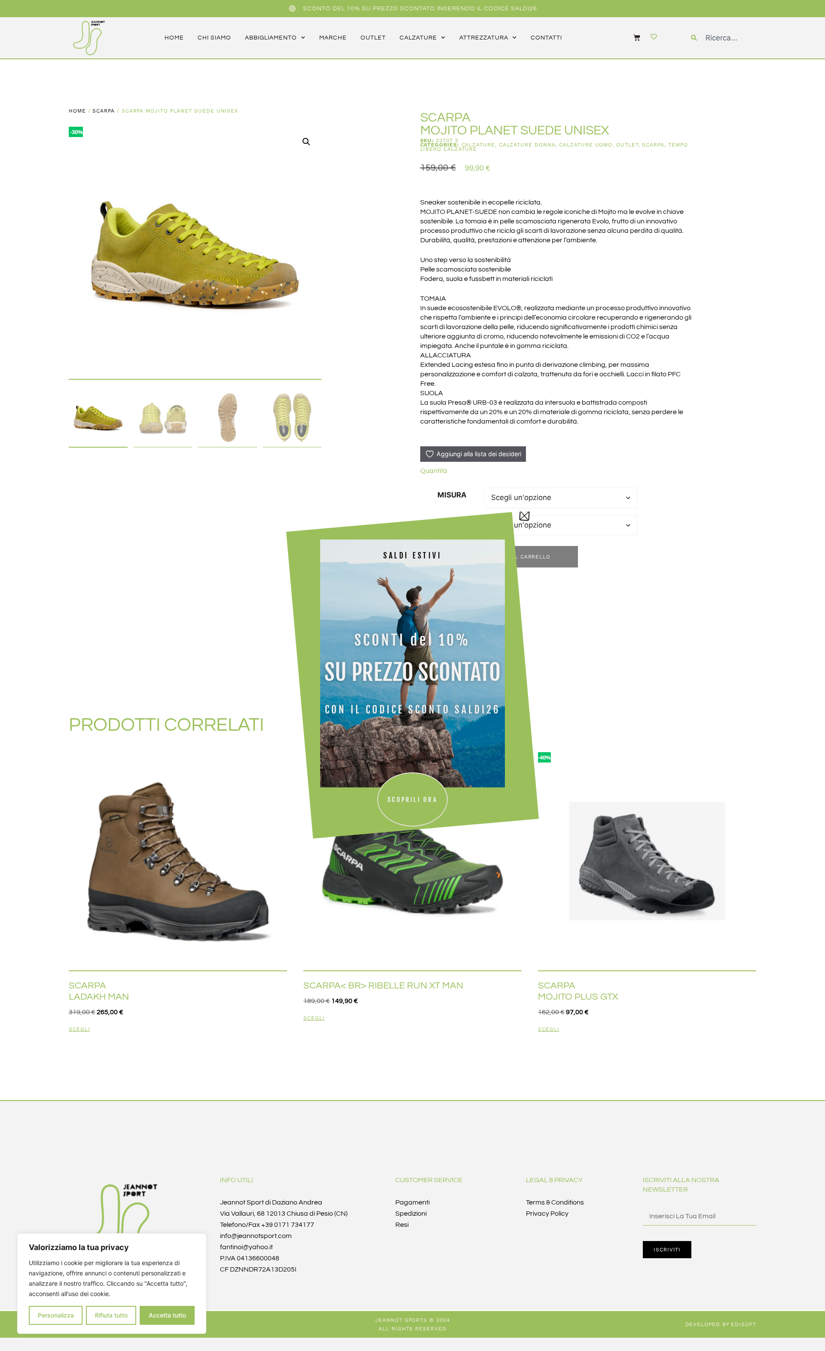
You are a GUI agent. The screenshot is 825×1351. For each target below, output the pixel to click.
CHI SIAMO (214, 38)
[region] (111, 1283)
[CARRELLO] (632, 37)
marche (333, 38)
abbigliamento (271, 38)
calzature (418, 38)
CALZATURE (478, 145)
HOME (174, 38)
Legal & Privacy (554, 1180)
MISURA (452, 495)
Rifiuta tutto (111, 1315)
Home (77, 111)
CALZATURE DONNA (527, 145)
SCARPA (103, 111)
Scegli (79, 1029)
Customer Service (428, 1180)
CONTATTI (546, 38)
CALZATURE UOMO (585, 145)
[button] (306, 141)
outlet (373, 38)
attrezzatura (483, 38)
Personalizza (56, 1315)
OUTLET (627, 145)
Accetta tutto (167, 1315)
